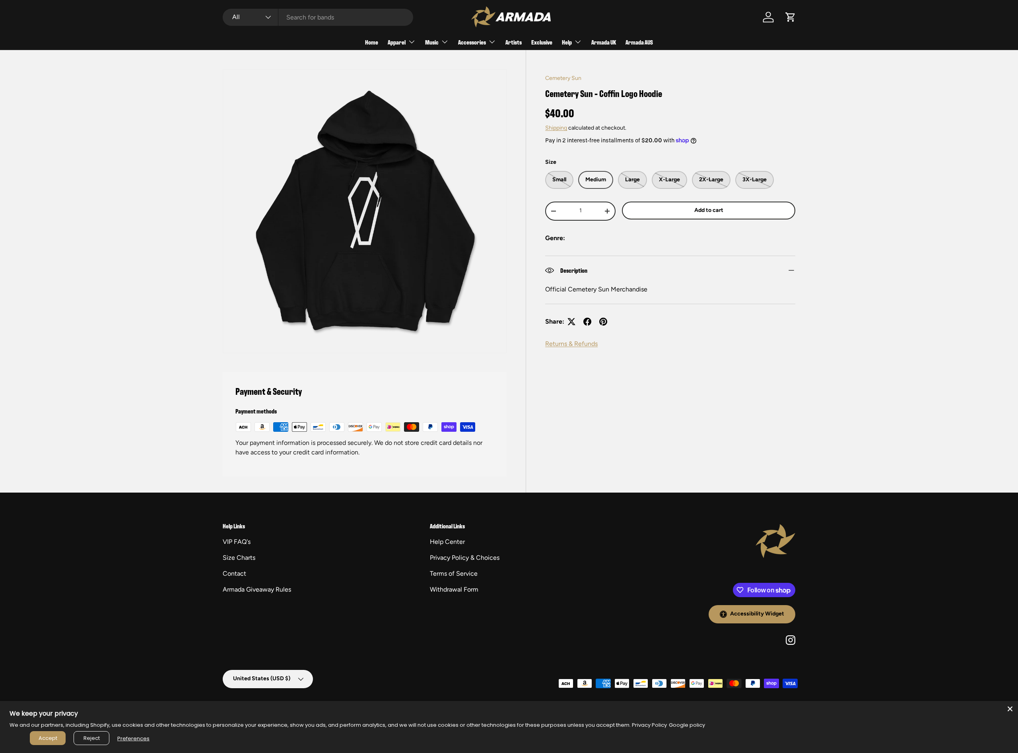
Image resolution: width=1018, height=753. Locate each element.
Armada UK (603, 42)
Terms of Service (454, 573)
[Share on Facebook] (587, 322)
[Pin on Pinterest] (603, 322)
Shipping (556, 127)
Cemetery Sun (563, 78)
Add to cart (708, 210)
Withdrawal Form (454, 589)
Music (432, 42)
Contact (234, 573)
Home (371, 42)
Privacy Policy (649, 725)
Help (567, 42)
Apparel (397, 42)
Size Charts (239, 557)
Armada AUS (639, 42)
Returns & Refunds (571, 343)
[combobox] (318, 17)
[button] (790, 17)
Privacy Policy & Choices (464, 557)
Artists (513, 42)
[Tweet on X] (571, 322)
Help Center (447, 541)
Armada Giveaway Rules (257, 589)
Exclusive (541, 42)
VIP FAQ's (237, 541)
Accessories (472, 42)
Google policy (687, 725)
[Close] (1010, 709)
